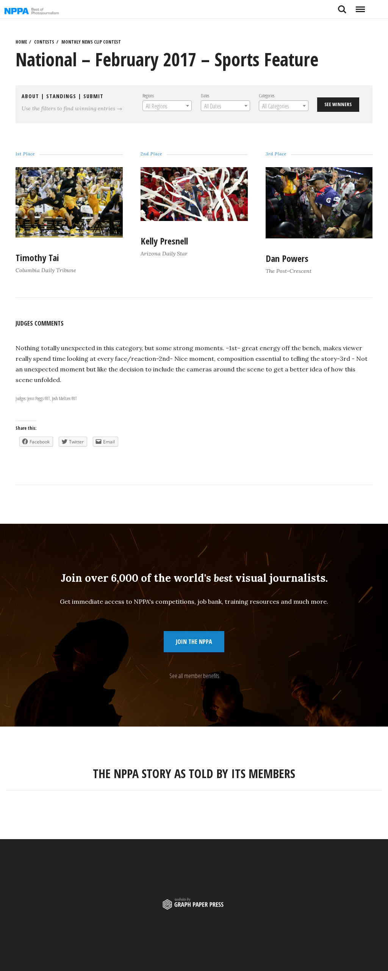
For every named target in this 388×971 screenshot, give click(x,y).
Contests (44, 42)
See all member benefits (194, 676)
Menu (360, 6)
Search (342, 6)
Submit (93, 96)
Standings (61, 96)
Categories (266, 95)
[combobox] (166, 105)
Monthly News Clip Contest (91, 42)
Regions (147, 95)
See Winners (338, 104)
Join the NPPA (194, 641)
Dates (204, 95)
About (30, 96)
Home (21, 42)
